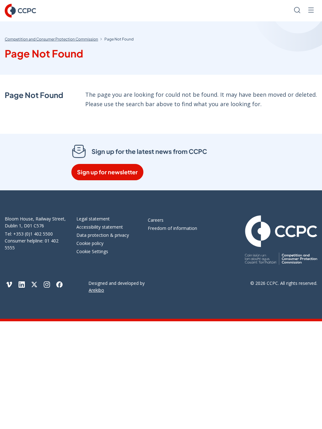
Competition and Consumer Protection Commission (51, 39)
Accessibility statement (99, 227)
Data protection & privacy (102, 235)
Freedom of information (172, 228)
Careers (156, 220)
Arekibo (96, 290)
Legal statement (93, 219)
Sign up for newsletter (107, 172)
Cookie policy (89, 243)
